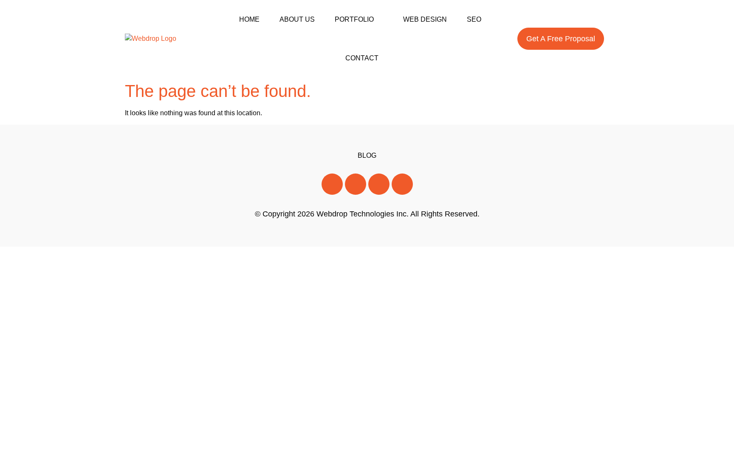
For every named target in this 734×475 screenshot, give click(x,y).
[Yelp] (402, 184)
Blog (367, 155)
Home (249, 19)
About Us (297, 19)
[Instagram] (379, 184)
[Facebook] (332, 184)
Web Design (425, 19)
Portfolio (354, 19)
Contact (361, 58)
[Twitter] (355, 184)
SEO (474, 19)
